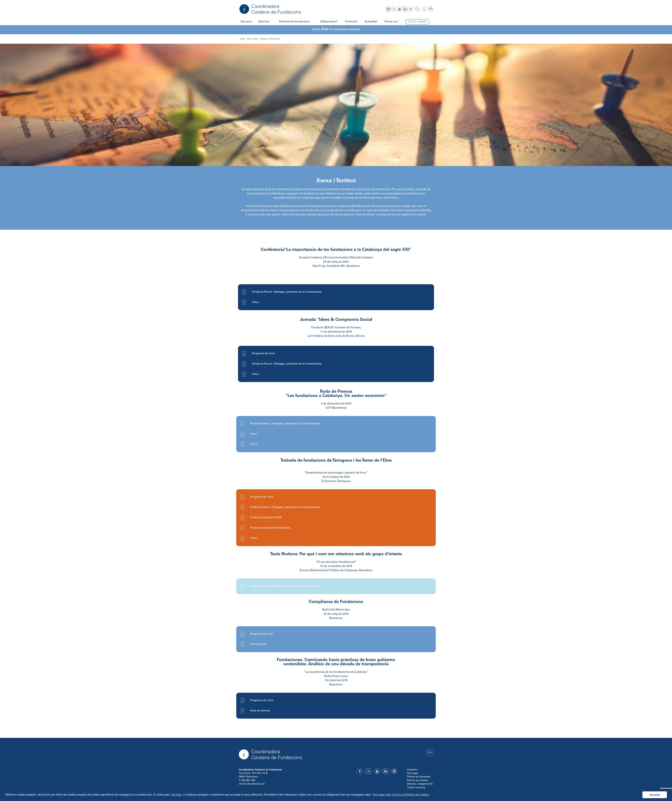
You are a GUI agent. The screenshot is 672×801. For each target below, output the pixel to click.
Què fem (264, 21)
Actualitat (371, 21)
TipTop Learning (416, 787)
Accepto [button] (176, 794)
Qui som (246, 21)
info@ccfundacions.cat (252, 784)
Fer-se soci (391, 21)
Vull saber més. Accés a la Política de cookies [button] (400, 794)
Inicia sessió (417, 21)
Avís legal (412, 773)
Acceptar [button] (654, 794)
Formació (351, 21)
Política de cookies (417, 780)
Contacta (412, 770)
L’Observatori (328, 21)
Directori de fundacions (294, 21)
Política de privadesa (419, 777)
